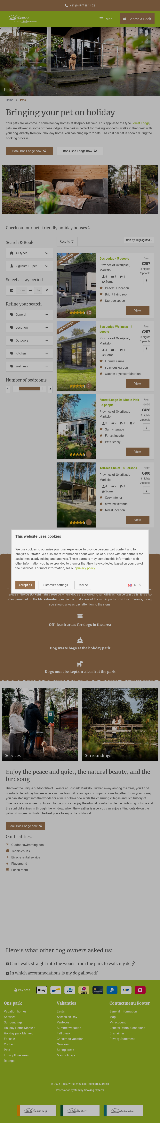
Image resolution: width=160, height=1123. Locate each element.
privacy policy (85, 568)
